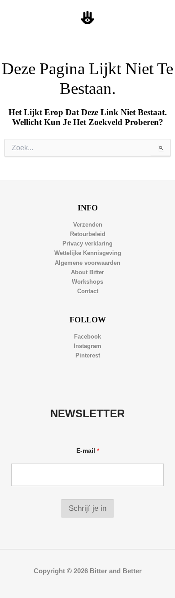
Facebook (87, 336)
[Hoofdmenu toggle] (157, 18)
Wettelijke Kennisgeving (87, 253)
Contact (87, 291)
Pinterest (87, 355)
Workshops (87, 281)
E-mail (87, 450)
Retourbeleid (87, 234)
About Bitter (87, 272)
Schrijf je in (87, 508)
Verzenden (87, 224)
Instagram (87, 346)
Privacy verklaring (87, 243)
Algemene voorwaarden (87, 262)
